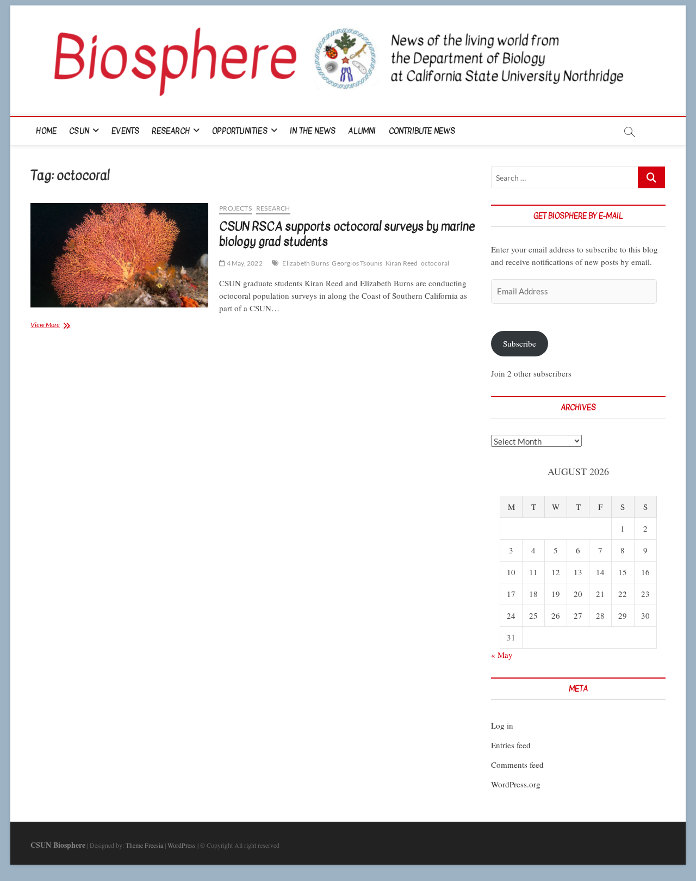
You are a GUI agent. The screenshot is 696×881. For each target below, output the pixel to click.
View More (57, 325)
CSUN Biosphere (57, 845)
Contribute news (422, 131)
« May (502, 654)
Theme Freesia (144, 845)
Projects (235, 208)
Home (46, 131)
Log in (502, 725)
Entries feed (511, 745)
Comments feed (517, 764)
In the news (312, 131)
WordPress (181, 845)
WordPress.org (515, 784)
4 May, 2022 (243, 263)
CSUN (79, 131)
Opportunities (240, 131)
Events (125, 131)
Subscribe (519, 343)
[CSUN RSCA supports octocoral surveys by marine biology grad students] (119, 255)
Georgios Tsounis (357, 263)
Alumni (362, 131)
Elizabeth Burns (305, 263)
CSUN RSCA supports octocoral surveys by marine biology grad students (347, 234)
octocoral (435, 263)
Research (171, 131)
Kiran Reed (402, 263)
